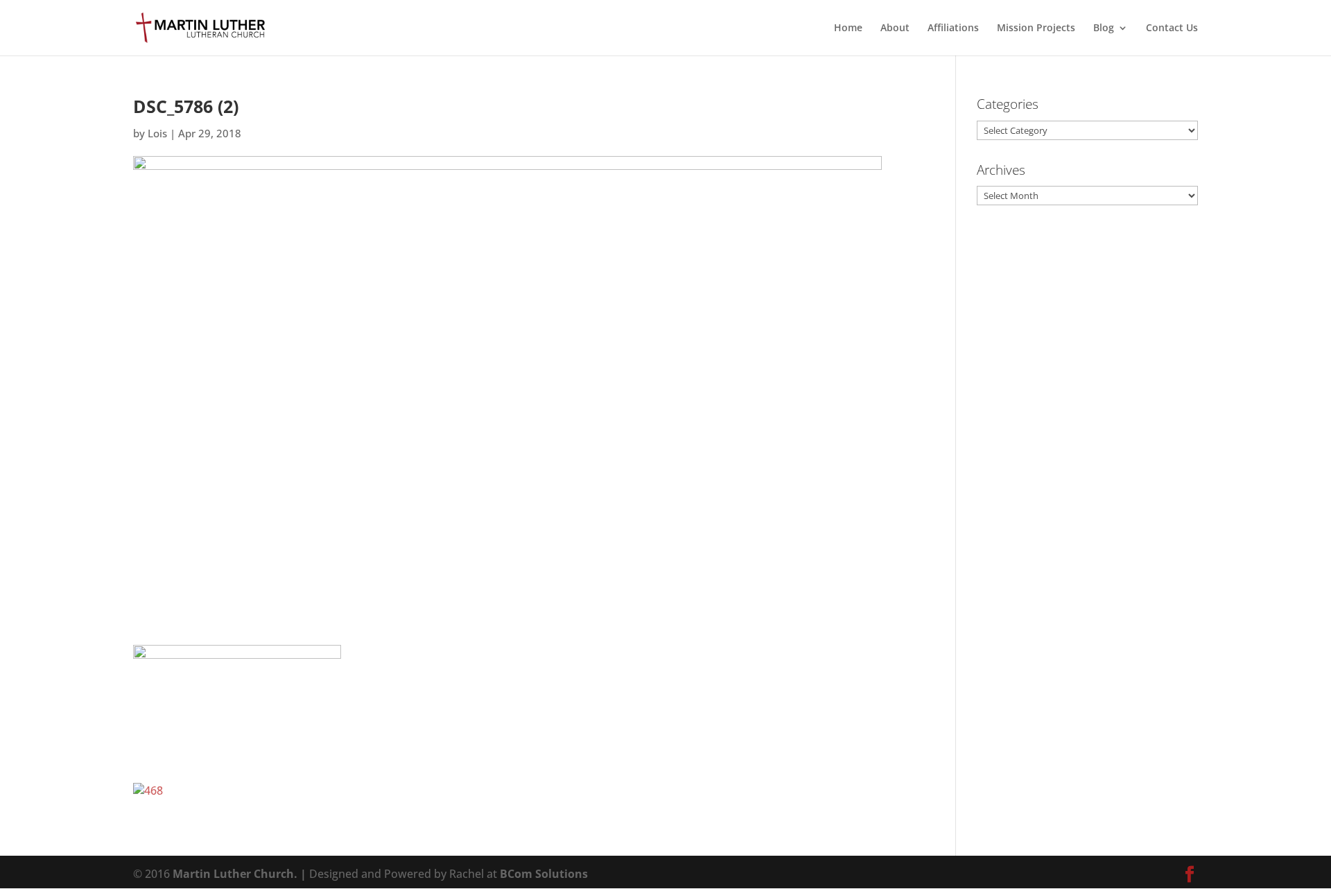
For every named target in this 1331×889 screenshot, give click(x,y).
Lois (157, 133)
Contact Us (1172, 28)
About (895, 28)
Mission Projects (1036, 28)
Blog (1103, 28)
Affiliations (953, 28)
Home (848, 28)
